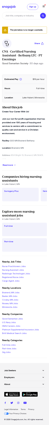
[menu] (43, 7)
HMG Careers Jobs (11, 326)
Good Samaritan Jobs (12, 319)
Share (37, 43)
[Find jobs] (43, 16)
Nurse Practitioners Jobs (14, 266)
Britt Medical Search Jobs (14, 333)
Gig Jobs (6, 352)
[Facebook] (5, 403)
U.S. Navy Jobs (9, 322)
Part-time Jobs (9, 349)
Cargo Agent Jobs (10, 281)
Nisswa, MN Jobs (10, 303)
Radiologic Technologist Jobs (16, 274)
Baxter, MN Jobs (9, 296)
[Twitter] (11, 403)
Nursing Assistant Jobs (13, 270)
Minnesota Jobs (9, 307)
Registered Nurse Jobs (13, 277)
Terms (23, 409)
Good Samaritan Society (15, 63)
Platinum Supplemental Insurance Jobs (20, 330)
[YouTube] (25, 403)
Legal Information (11, 409)
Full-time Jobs (9, 345)
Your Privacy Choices (17, 413)
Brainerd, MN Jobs (10, 293)
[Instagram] (18, 403)
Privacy (31, 409)
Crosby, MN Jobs (10, 300)
